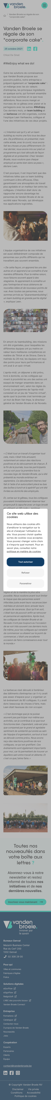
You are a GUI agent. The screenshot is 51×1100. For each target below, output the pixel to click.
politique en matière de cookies (24, 551)
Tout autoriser (25, 562)
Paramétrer (25, 583)
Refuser (26, 572)
